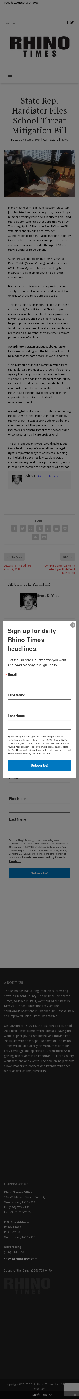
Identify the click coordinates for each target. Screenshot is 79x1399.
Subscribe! (39, 765)
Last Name (16, 715)
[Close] (72, 625)
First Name (16, 695)
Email (12, 674)
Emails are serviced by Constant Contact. (29, 753)
